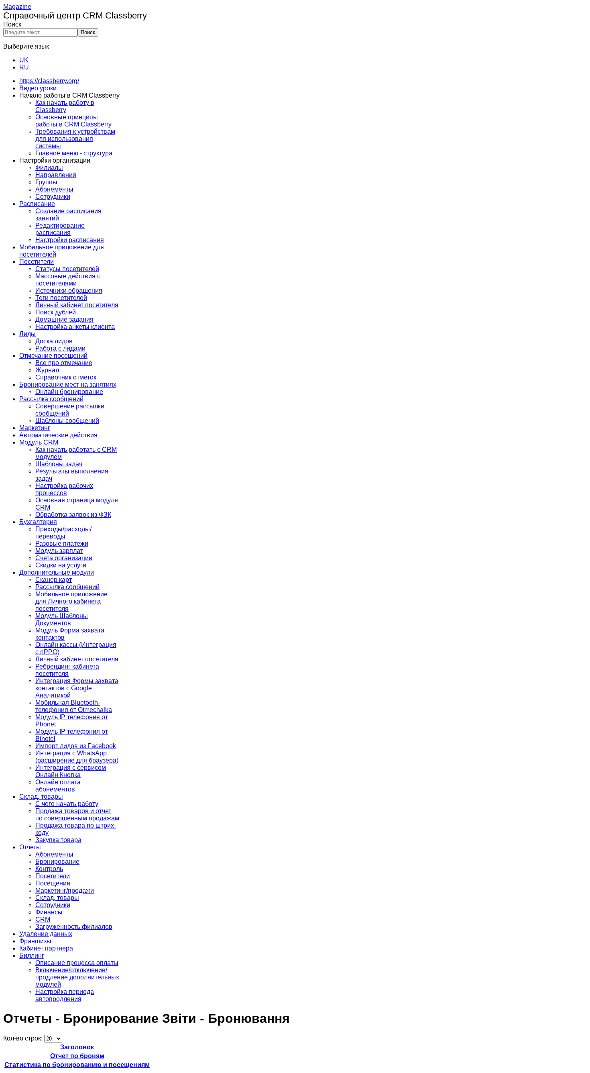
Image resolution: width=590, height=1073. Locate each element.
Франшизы (35, 941)
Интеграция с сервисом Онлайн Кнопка (70, 771)
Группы (46, 182)
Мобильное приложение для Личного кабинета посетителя (71, 601)
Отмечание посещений (53, 355)
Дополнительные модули (56, 572)
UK (23, 60)
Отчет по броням (77, 1056)
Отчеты (30, 847)
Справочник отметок (65, 377)
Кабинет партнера (46, 948)
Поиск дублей (55, 312)
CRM (42, 919)
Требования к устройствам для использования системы (75, 138)
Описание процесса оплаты (76, 962)
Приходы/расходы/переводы (63, 533)
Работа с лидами (60, 348)
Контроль (49, 868)
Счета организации (63, 558)
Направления (55, 174)
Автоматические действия (58, 435)
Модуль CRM (38, 442)
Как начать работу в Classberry (64, 106)
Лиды (27, 333)
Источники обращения (68, 290)
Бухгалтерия (38, 521)
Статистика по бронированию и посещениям (77, 1064)
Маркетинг (34, 427)
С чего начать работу (66, 803)
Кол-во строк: (23, 1038)
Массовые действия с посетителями (67, 280)
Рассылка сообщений (51, 399)
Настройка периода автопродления (64, 995)
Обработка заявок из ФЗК (73, 514)
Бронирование (57, 861)
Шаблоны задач (58, 464)
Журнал (47, 370)
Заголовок (77, 1047)
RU (24, 67)
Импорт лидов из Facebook (75, 746)
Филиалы (49, 167)
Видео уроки (38, 88)
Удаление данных (45, 933)
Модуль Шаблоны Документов (61, 619)
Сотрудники (52, 196)
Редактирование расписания (60, 229)
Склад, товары (41, 796)
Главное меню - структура (73, 153)
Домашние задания (64, 319)
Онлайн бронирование (69, 391)
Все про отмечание (63, 362)
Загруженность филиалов (73, 926)
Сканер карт (53, 579)
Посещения (52, 883)
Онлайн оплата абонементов (58, 786)
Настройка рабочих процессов (64, 489)
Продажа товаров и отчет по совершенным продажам (77, 815)
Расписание (37, 203)
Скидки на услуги (60, 565)
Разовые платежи (61, 543)
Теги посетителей (61, 297)
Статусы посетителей (67, 268)
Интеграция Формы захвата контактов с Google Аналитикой (76, 688)
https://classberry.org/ (49, 81)
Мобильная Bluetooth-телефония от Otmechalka (73, 706)
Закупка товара (58, 839)
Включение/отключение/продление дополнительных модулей (77, 977)
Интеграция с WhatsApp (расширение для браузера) (76, 757)
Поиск (12, 24)
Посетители (36, 261)
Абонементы (54, 189)
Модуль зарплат (59, 550)
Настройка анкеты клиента (75, 326)
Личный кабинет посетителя (76, 305)
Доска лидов (54, 341)
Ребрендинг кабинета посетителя (67, 670)
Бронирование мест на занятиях (67, 384)
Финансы (49, 912)
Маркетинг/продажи (64, 890)
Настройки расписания (69, 240)
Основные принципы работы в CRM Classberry (73, 121)
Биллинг (31, 955)
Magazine (17, 6)
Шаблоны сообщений (67, 420)
